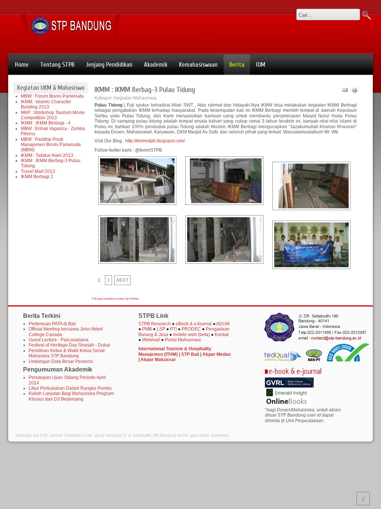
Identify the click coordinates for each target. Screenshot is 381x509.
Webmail (151, 339)
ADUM (223, 323)
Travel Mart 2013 (38, 171)
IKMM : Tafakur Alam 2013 (47, 155)
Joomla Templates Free (71, 435)
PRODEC (192, 329)
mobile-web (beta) (191, 334)
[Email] (345, 91)
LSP (161, 329)
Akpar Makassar (158, 359)
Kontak (222, 334)
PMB (147, 329)
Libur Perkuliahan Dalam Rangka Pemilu (70, 388)
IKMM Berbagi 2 (37, 176)
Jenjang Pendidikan (109, 64)
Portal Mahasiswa (183, 339)
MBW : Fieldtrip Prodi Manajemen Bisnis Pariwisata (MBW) (51, 145)
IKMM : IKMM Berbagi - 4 (46, 123)
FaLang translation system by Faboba (115, 298)
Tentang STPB (57, 64)
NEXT (122, 280)
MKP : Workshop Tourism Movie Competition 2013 (53, 115)
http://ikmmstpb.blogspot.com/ (155, 140)
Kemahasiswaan (198, 64)
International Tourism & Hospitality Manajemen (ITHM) (174, 351)
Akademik (155, 64)
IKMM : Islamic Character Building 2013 (46, 104)
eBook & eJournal (194, 323)
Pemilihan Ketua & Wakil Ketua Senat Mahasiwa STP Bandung (67, 353)
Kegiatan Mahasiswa (135, 98)
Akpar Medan (216, 354)
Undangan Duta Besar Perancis (61, 361)
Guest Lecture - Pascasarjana (59, 339)
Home (22, 64)
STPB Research (154, 323)
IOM (260, 64)
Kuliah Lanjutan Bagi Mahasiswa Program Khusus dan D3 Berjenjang (71, 396)
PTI (173, 329)
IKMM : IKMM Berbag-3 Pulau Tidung (145, 89)
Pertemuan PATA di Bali (52, 323)
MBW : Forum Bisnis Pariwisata (52, 96)
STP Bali (190, 354)
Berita (236, 64)
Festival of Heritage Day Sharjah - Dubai (69, 345)
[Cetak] (355, 91)
